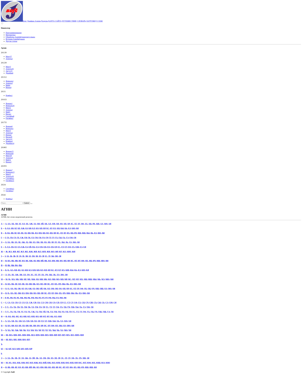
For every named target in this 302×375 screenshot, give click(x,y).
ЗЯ (60, 256)
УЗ (37, 312)
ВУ (65, 233)
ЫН (18, 349)
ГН (40, 238)
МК (45, 279)
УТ (77, 312)
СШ (91, 303)
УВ (18, 312)
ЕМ (41, 247)
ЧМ (32, 330)
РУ (46, 298)
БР (44, 228)
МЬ (99, 279)
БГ (16, 228)
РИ (25, 298)
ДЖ (23, 242)
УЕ (29, 312)
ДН (41, 242)
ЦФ (52, 326)
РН (36, 298)
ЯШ (86, 367)
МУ (77, 279)
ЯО (49, 367)
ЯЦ (78, 367)
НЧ (59, 284)
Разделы (44, 21)
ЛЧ (46, 275)
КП (45, 270)
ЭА (8, 358)
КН (38, 270)
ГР (47, 238)
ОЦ (89, 289)
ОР (67, 289)
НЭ (71, 284)
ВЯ (103, 233)
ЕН (45, 247)
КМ (34, 270)
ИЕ (27, 261)
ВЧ (75, 233)
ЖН (48, 252)
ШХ (68, 335)
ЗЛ (30, 256)
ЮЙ (44, 363)
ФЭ (55, 316)
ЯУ (67, 367)
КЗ (23, 270)
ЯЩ (91, 367)
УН (59, 312)
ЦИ (27, 326)
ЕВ (12, 247)
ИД (23, 261)
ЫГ (9, 349)
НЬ (67, 284)
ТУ (54, 307)
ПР (42, 293)
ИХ (86, 261)
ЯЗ (23, 367)
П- (9, 293)
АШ (97, 224)
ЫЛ (14, 349)
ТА (11, 307)
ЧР (39, 330)
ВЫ (88, 233)
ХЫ (54, 321)
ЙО (16, 265)
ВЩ (84, 233)
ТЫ (76, 307)
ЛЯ (66, 275)
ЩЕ (15, 340)
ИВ (16, 261)
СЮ (111, 303)
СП (57, 303)
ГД (15, 238)
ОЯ (113, 289)
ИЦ (90, 261)
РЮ (61, 298)
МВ (21, 279)
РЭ (57, 298)
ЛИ (20, 275)
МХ (81, 279)
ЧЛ (28, 330)
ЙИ (12, 265)
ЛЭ (58, 275)
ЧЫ (54, 330)
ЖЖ (31, 252)
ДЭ (70, 242)
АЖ (31, 224)
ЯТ (64, 367)
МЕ (28, 279)
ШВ (15, 335)
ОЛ (48, 289)
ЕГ (16, 247)
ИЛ (49, 261)
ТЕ (22, 307)
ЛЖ (16, 275)
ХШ (49, 321)
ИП (65, 261)
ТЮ (88, 307)
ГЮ (71, 238)
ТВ (18, 307)
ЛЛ (24, 275)
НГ (16, 284)
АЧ (93, 224)
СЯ (115, 303)
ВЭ (95, 233)
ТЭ (84, 307)
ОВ (19, 289)
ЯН (45, 367)
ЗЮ (56, 256)
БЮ (73, 228)
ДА (8, 242)
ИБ (12, 261)
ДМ (37, 242)
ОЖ (30, 289)
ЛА (9, 275)
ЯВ (12, 367)
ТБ (14, 307)
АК (45, 224)
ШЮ (77, 335)
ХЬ (58, 321)
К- (9, 270)
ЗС (46, 256)
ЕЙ (30, 247)
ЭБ (12, 358)
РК (29, 298)
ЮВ (23, 363)
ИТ (75, 261)
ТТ (50, 307)
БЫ (62, 228)
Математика (10, 35)
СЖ (30, 303)
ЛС (32, 275)
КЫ (71, 270)
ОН (56, 289)
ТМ (36, 307)
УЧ (95, 312)
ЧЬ (58, 330)
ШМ (38, 335)
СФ (75, 303)
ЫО (22, 349)
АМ (53, 224)
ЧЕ (12, 330)
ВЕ (22, 233)
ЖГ (18, 252)
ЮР (76, 363)
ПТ (49, 293)
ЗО (40, 256)
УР (70, 312)
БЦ (58, 228)
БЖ (22, 228)
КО (41, 270)
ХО (35, 321)
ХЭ (61, 321)
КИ (26, 270)
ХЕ (16, 321)
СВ (16, 303)
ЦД (16, 326)
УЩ (104, 312)
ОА (11, 289)
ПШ (68, 293)
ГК (29, 238)
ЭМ (44, 358)
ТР (44, 307)
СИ (34, 303)
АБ (12, 224)
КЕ (19, 270)
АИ (38, 224)
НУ (52, 284)
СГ (20, 303)
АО (61, 224)
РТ (43, 298)
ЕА (8, 247)
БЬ (66, 228)
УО (63, 312)
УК (47, 312)
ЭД (22, 358)
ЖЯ (73, 252)
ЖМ (44, 252)
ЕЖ (22, 247)
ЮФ (89, 363)
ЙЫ (20, 265)
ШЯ (82, 335)
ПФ (56, 293)
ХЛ (23, 321)
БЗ (26, 228)
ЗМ (33, 256)
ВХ (68, 233)
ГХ (56, 238)
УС (73, 312)
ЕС (59, 247)
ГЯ (75, 238)
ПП (38, 293)
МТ (73, 279)
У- (8, 312)
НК (34, 284)
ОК (44, 289)
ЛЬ (54, 275)
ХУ (45, 321)
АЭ (101, 224)
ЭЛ (40, 358)
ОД (26, 289)
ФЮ (60, 316)
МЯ (111, 279)
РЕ (18, 298)
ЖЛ (39, 252)
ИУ (79, 261)
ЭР (59, 358)
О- (9, 289)
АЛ (49, 224)
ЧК (24, 330)
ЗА (8, 256)
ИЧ (94, 261)
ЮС (80, 363)
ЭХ (76, 358)
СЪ (95, 303)
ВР (55, 233)
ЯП (53, 367)
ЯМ (41, 367)
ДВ (12, 242)
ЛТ (35, 275)
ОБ (15, 289)
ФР (41, 316)
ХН (31, 321)
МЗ (37, 279)
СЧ (87, 303)
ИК (45, 261)
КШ (67, 270)
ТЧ (68, 307)
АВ (16, 224)
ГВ (11, 238)
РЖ (21, 298)
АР (68, 224)
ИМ (53, 261)
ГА (8, 238)
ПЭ (80, 293)
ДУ (55, 242)
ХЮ (65, 321)
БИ (30, 228)
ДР (52, 242)
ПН (31, 293)
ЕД (19, 247)
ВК (32, 233)
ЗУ (49, 256)
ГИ (25, 238)
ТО (40, 307)
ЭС (62, 358)
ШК (28, 335)
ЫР (30, 349)
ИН (57, 261)
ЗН (37, 256)
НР (45, 284)
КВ (15, 270)
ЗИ (26, 256)
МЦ (85, 279)
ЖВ (14, 252)
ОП (64, 289)
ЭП (55, 358)
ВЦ (72, 233)
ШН (42, 335)
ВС (58, 233)
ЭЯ (88, 358)
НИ (30, 284)
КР (49, 270)
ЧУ (46, 330)
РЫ (53, 298)
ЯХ (75, 367)
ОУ (78, 289)
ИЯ (107, 261)
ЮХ (93, 363)
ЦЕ (20, 326)
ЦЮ (68, 326)
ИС (72, 261)
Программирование (14, 33)
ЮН (63, 363)
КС (52, 270)
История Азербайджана (15, 39)
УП (66, 312)
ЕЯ (84, 247)
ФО (37, 316)
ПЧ (64, 293)
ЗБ (11, 256)
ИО (61, 261)
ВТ (61, 233)
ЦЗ (23, 326)
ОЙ (41, 289)
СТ (68, 303)
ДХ (59, 242)
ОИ (37, 289)
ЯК (34, 367)
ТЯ (92, 307)
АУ (79, 224)
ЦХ (56, 326)
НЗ (27, 284)
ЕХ (73, 247)
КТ (56, 270)
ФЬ (51, 316)
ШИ (24, 335)
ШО (46, 335)
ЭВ (16, 358)
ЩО (24, 340)
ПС (45, 293)
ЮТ (84, 363)
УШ (100, 312)
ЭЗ (30, 358)
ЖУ (60, 252)
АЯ (109, 224)
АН (57, 224)
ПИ (19, 293)
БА (8, 228)
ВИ (29, 233)
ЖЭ (64, 252)
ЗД (20, 256)
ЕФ (69, 247)
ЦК (30, 326)
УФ (84, 312)
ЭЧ (80, 358)
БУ (51, 228)
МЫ (94, 279)
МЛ (49, 279)
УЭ (108, 312)
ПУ (52, 293)
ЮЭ (103, 363)
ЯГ (16, 367)
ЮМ (58, 363)
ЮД (31, 363)
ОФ (81, 289)
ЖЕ (26, 252)
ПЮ (84, 293)
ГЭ (67, 238)
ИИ (38, 261)
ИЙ (42, 261)
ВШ (79, 233)
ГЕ (18, 238)
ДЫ (63, 242)
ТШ (72, 307)
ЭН (48, 358)
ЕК (33, 247)
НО (41, 284)
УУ (81, 312)
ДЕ (19, 242)
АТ (75, 224)
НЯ (79, 284)
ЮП (71, 363)
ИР (68, 261)
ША (11, 335)
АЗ (35, 224)
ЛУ (39, 275)
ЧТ (43, 330)
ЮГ (27, 363)
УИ (40, 312)
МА (13, 279)
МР (65, 279)
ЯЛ (37, 367)
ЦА (9, 326)
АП (64, 224)
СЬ (103, 303)
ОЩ (101, 289)
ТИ (25, 307)
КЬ (75, 270)
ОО (60, 289)
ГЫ (60, 238)
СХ (79, 303)
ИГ (20, 261)
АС (72, 224)
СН (50, 303)
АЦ (89, 224)
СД (23, 303)
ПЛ (23, 293)
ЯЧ (82, 367)
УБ (15, 312)
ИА (9, 261)
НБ (12, 284)
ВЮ (99, 233)
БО (37, 228)
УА (11, 312)
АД (23, 224)
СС (64, 303)
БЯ (77, 228)
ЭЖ (26, 358)
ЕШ (77, 247)
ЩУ (28, 340)
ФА (9, 316)
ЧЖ (16, 330)
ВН (44, 233)
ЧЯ (69, 330)
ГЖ (21, 238)
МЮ (107, 279)
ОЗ (34, 289)
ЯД (19, 367)
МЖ (33, 279)
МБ (17, 279)
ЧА (9, 330)
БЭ (69, 228)
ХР (39, 321)
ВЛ (36, 233)
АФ (82, 224)
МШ (90, 279)
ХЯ (69, 321)
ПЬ (76, 293)
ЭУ (69, 358)
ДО (45, 242)
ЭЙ (33, 358)
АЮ (105, 224)
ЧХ (50, 330)
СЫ (99, 303)
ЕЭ (81, 247)
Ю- (10, 363)
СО (53, 303)
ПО (34, 293)
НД (19, 284)
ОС (71, 289)
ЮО (67, 363)
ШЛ (33, 335)
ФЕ (17, 316)
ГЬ (64, 238)
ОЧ (93, 289)
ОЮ (109, 289)
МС (69, 279)
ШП (51, 335)
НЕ (23, 284)
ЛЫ (50, 275)
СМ (46, 303)
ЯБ (9, 367)
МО (57, 279)
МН (53, 279)
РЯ (65, 298)
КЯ (87, 270)
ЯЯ (95, 367)
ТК (29, 307)
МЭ (103, 279)
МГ (25, 279)
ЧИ (20, 330)
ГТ (50, 238)
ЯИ (26, 367)
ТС (47, 307)
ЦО (38, 326)
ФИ (24, 316)
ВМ (40, 233)
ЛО (28, 275)
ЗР (43, 256)
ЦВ (12, 326)
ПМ (27, 293)
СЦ (83, 303)
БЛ (33, 228)
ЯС (60, 367)
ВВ (12, 233)
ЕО (48, 247)
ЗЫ (52, 256)
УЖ (33, 312)
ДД (16, 242)
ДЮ (74, 242)
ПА (11, 293)
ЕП (52, 247)
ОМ (52, 289)
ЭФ (72, 358)
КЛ (30, 270)
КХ (63, 270)
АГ (20, 224)
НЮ (75, 284)
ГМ (36, 238)
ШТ (59, 335)
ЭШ (84, 358)
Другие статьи (11, 41)
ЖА (10, 252)
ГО (43, 238)
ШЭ (72, 335)
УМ (55, 312)
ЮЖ (36, 363)
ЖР (56, 252)
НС (48, 284)
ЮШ (98, 363)
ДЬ (66, 242)
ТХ (61, 307)
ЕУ (66, 247)
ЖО (52, 252)
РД (15, 298)
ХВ (12, 321)
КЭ (79, 270)
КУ (59, 270)
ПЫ (72, 293)
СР (61, 303)
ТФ (57, 307)
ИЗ (35, 261)
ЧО (36, 330)
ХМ (27, 321)
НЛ (37, 284)
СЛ (42, 303)
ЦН (34, 326)
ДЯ (78, 242)
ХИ (20, 321)
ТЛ (32, 307)
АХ (86, 224)
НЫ (63, 284)
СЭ (106, 303)
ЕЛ (37, 247)
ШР (55, 335)
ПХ (60, 293)
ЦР (42, 326)
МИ (41, 279)
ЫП (26, 349)
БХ (54, 228)
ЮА (14, 363)
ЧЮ (65, 330)
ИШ (98, 261)
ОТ (74, 289)
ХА (9, 321)
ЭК (37, 358)
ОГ (22, 289)
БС (47, 228)
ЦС (45, 326)
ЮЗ (40, 363)
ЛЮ (62, 275)
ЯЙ (30, 367)
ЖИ (35, 252)
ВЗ (26, 233)
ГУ (53, 238)
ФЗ (21, 316)
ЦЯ (72, 326)
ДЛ (34, 242)
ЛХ (42, 275)
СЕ (26, 303)
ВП (51, 233)
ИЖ (31, 261)
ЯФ (71, 367)
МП (61, 279)
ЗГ (17, 256)
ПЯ (88, 293)
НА (9, 284)
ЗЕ (23, 256)
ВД (19, 233)
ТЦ (65, 307)
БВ (12, 228)
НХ (56, 284)
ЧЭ (61, 330)
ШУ (63, 335)
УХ (88, 312)
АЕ (27, 224)
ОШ (97, 289)
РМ (32, 298)
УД (25, 312)
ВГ (15, 233)
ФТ (44, 316)
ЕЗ (26, 247)
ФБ (13, 316)
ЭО (51, 358)
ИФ (82, 261)
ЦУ (49, 326)
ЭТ (66, 358)
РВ (11, 298)
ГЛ (32, 238)
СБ (12, 303)
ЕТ (62, 247)
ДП (49, 242)
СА (9, 303)
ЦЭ (64, 326)
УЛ (51, 312)
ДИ (30, 242)
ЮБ (18, 363)
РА (8, 298)
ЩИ (19, 340)
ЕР (56, 247)
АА (9, 224)
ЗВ (14, 256)
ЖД (22, 252)
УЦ (92, 312)
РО (40, 298)
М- (9, 279)
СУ (72, 303)
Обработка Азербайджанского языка (20, 37)
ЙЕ (9, 265)
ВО (47, 233)
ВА (8, 233)
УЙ (44, 312)
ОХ (85, 289)
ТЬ (80, 307)
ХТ (42, 321)
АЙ (42, 224)
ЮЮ (108, 363)
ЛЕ (12, 275)
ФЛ (28, 316)
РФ (49, 298)
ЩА (11, 340)
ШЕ (19, 335)
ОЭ (105, 289)
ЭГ (19, 358)
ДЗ (27, 242)
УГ (22, 312)
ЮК (49, 363)
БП (41, 228)
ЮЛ (53, 363)
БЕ (19, 228)
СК (38, 303)
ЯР (57, 367)
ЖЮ (69, 252)
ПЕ (15, 293)
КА (11, 270)
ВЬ (92, 233)
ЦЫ (60, 326)
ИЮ (103, 261)
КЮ (83, 270)
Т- (8, 307)
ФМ (33, 316)
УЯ (112, 312)
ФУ (48, 316)
